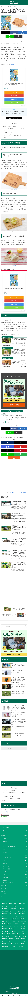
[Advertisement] (14, 476)
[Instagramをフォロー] (7, 446)
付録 (4, 422)
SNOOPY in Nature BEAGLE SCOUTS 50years (12, 415)
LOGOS (4, 413)
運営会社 (7, 991)
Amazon (12, 64)
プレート (12, 419)
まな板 (18, 419)
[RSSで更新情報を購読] (14, 457)
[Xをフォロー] (20, 442)
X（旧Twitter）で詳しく (14, 405)
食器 (8, 422)
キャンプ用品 (5, 419)
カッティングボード (7, 417)
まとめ (4, 137)
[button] (18, 36)
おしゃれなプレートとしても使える (12, 135)
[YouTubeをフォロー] (20, 446)
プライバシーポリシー (20, 991)
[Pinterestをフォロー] (20, 450)
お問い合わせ (14, 993)
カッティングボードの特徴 (9, 126)
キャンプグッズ (6, 411)
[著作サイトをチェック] (7, 442)
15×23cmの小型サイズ (9, 132)
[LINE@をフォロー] (7, 454)
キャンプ (15, 417)
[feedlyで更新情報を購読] (20, 454)
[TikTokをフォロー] (7, 450)
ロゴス (23, 419)
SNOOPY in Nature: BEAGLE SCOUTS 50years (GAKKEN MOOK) (13, 84)
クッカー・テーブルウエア (17, 411)
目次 (12, 123)
